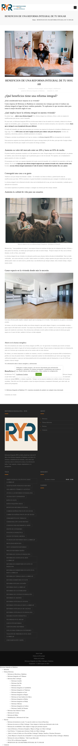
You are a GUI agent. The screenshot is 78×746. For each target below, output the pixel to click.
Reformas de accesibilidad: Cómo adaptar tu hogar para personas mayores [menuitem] (27, 726)
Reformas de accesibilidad (16, 590)
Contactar (44, 430)
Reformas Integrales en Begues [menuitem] (19, 694)
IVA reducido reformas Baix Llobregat (20, 540)
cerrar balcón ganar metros (17, 522)
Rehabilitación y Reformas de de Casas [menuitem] (18, 717)
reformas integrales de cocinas (18, 608)
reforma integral (48, 88)
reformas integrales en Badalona (18, 457)
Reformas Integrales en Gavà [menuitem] (19, 692)
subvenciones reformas (15, 626)
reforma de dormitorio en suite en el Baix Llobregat (20, 571)
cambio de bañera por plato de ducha (20, 514)
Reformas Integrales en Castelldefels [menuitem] (21, 687)
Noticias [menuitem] (6, 719)
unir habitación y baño (14, 640)
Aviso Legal (39, 653)
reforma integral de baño (16, 583)
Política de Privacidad (39, 656)
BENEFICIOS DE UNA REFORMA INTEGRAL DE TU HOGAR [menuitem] (26, 742)
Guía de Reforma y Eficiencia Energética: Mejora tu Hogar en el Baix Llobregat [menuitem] (29, 729)
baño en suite (11, 500)
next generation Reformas (16, 547)
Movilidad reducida (13, 543)
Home (34, 20)
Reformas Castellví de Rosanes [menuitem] (19, 708)
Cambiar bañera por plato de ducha (19, 511)
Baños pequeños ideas (14, 503)
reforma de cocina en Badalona (18, 554)
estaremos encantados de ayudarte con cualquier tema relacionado (45, 390)
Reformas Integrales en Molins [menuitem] (19, 699)
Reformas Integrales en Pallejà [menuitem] (19, 701)
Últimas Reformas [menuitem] (9, 672)
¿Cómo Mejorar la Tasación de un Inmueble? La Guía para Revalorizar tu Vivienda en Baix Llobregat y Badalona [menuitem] (38, 735)
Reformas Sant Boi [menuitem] (16, 683)
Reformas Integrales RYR (11, 455)
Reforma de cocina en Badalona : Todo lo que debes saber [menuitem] (23, 738)
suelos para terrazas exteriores (18, 630)
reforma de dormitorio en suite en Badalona (19, 565)
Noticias (44, 426)
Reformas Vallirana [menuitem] (16, 703)
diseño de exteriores (14, 529)
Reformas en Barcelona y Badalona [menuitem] (17, 674)
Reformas (44, 418)
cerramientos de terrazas (16, 518)
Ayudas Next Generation (15, 496)
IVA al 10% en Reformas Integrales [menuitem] (17, 740)
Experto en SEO (44, 663)
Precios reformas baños (15, 550)
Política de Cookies (39, 658)
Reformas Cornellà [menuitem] (16, 681)
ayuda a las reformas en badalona (19, 493)
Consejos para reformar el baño (18, 525)
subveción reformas (14, 623)
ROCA (17, 379)
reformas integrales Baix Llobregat (20, 605)
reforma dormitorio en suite (17, 580)
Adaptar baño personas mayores (18, 485)
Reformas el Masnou (14, 598)
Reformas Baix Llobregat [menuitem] (14, 678)
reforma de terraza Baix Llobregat (19, 576)
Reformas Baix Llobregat (15, 587)
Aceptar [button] (39, 374)
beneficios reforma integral (17, 507)
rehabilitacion (57, 88)
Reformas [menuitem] (6, 669)
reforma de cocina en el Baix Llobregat (17, 559)
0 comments (21, 88)
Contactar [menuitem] (6, 745)
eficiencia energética (14, 532)
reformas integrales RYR (45, 137)
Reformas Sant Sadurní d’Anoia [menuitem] (16, 710)
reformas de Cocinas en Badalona (19, 594)
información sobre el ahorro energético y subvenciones (22, 363)
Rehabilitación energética (16, 616)
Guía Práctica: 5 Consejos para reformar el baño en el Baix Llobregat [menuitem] (26, 731)
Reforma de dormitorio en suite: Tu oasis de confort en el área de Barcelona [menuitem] (28, 722)
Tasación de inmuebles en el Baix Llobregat (18, 635)
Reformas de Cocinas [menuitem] (13, 713)
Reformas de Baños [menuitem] (13, 715)
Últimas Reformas (47, 422)
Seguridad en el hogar (14, 619)
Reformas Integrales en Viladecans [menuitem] (20, 690)
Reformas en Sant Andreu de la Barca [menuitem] (21, 697)
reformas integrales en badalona (19, 612)
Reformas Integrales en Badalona (35, 91)
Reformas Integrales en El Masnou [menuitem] (17, 676)
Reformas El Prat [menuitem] (16, 685)
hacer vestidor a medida (15, 536)
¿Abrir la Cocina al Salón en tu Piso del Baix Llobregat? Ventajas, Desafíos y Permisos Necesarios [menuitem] (34, 733)
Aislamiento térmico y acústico (18, 489)
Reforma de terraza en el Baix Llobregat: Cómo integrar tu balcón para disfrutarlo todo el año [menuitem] (33, 724)
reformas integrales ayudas (17, 601)
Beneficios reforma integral (35, 88)
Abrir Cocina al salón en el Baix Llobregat (18, 481)
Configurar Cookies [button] (22, 374)
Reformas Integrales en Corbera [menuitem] (19, 706)
